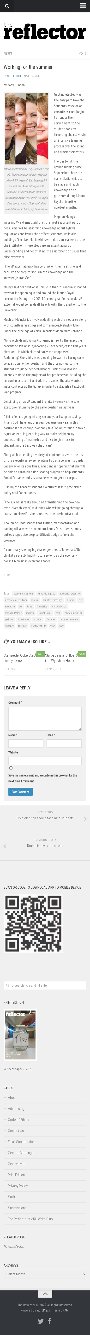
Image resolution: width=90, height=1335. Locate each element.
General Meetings (20, 1153)
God (21, 606)
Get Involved (16, 1164)
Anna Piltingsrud (46, 593)
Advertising (16, 1109)
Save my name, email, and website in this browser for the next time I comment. (42, 778)
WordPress (43, 1310)
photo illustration (74, 613)
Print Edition (16, 1175)
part (58, 613)
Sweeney (9, 626)
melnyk (30, 613)
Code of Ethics (18, 1120)
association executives (16, 600)
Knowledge (41, 606)
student (38, 619)
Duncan (70, 600)
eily (81, 600)
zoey (61, 626)
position (9, 619)
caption (35, 600)
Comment (15, 702)
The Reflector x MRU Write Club (30, 1219)
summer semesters (69, 619)
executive (10, 606)
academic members (23, 593)
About (12, 1098)
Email (51, 735)
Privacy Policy (18, 1186)
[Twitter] (40, 1321)
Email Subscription (21, 1142)
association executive (70, 593)
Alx (66, 1310)
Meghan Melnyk (13, 613)
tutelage (22, 626)
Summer (50, 619)
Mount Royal (44, 613)
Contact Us (16, 1131)
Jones (29, 606)
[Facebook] (49, 1321)
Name (12, 735)
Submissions (17, 1208)
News (8, 53)
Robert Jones (24, 619)
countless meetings (52, 600)
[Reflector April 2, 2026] (20, 1060)
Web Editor (14, 76)
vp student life (38, 626)
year (52, 626)
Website (13, 752)
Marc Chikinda (59, 606)
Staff (11, 1197)
